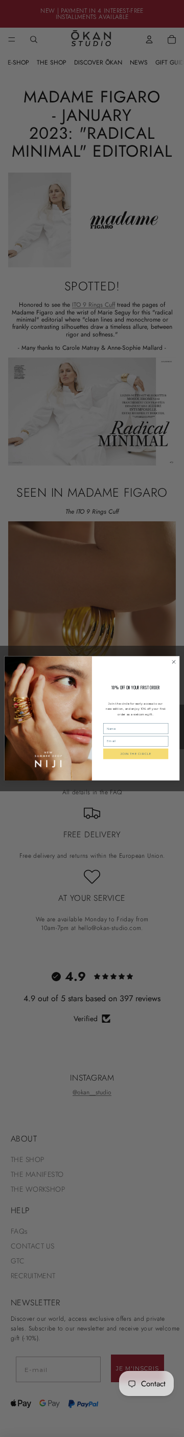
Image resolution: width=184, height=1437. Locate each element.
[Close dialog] (173, 662)
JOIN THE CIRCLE (135, 753)
